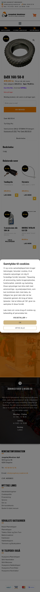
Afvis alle (20, 328)
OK (20, 322)
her (26, 313)
